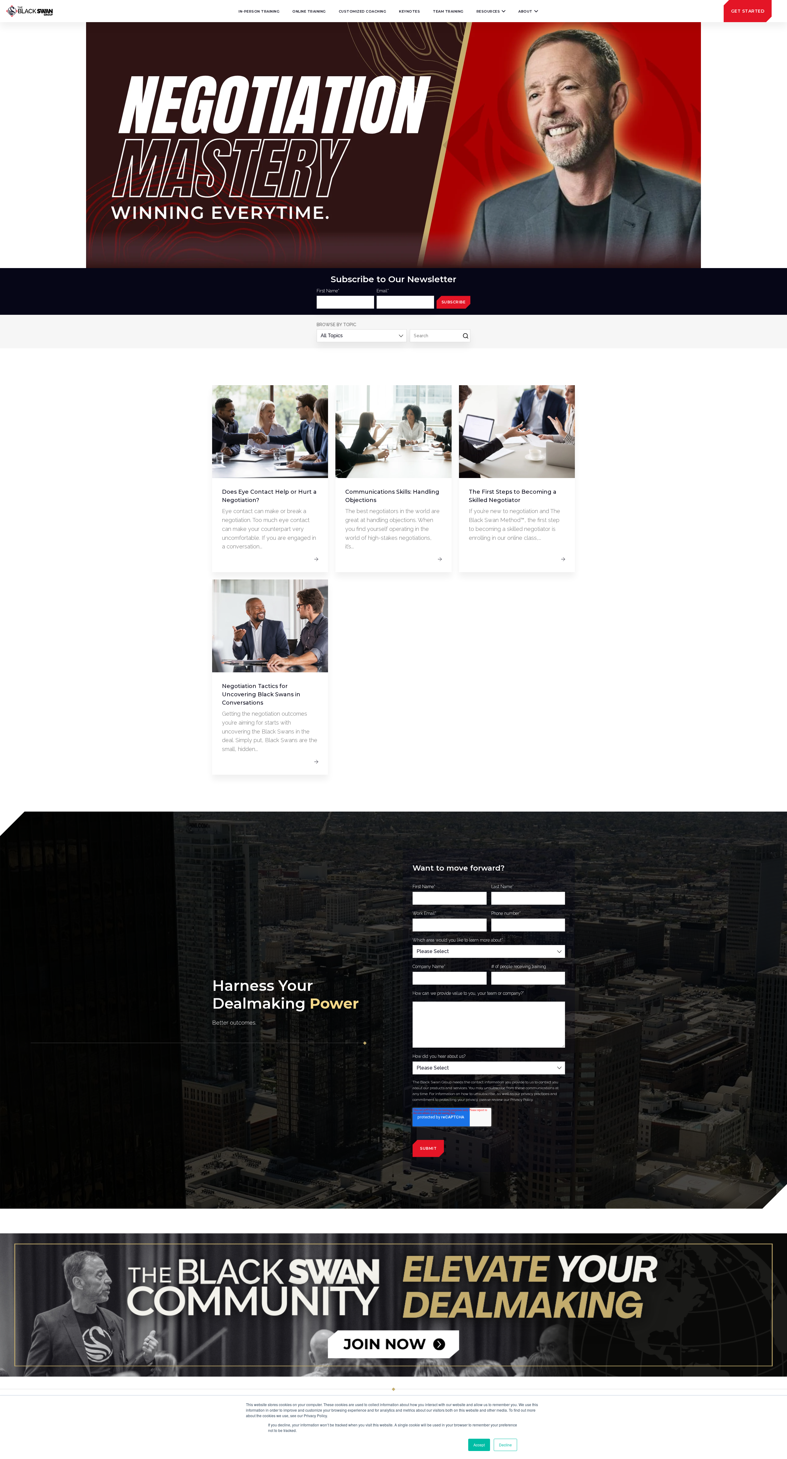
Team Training (448, 11)
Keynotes (409, 11)
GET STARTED (748, 11)
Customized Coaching (362, 11)
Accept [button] (479, 1444)
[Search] (465, 336)
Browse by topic (336, 324)
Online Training (309, 11)
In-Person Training (259, 11)
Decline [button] (505, 1444)
